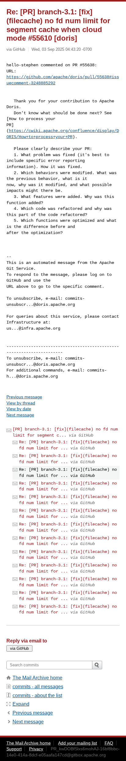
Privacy (36, 748)
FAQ (109, 743)
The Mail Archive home (37, 677)
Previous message (24, 396)
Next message (20, 414)
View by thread (20, 403)
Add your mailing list (77, 743)
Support (14, 748)
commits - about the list (37, 695)
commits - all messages (38, 686)
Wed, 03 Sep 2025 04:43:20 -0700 (61, 49)
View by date (18, 408)
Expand (21, 704)
